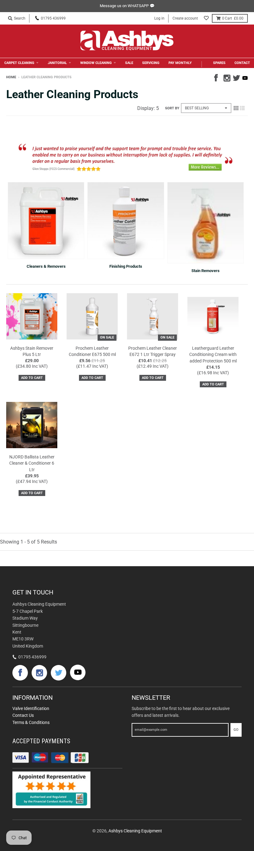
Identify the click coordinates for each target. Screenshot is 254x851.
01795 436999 (53, 18)
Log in (159, 18)
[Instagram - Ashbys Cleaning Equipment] (226, 77)
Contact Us (23, 715)
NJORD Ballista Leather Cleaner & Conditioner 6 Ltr (32, 463)
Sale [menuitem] (129, 63)
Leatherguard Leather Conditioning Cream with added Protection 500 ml (213, 355)
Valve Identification (30, 708)
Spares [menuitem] (219, 63)
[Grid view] (236, 108)
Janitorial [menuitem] (57, 63)
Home (11, 77)
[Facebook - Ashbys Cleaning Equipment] (217, 77)
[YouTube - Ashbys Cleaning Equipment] (245, 78)
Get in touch (32, 592)
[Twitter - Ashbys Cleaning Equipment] (236, 77)
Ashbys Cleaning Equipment (135, 830)
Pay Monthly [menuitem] (180, 63)
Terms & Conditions (31, 722)
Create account (185, 18)
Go (236, 730)
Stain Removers (205, 270)
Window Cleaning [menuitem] (96, 63)
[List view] (242, 108)
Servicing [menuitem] (151, 63)
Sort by (172, 108)
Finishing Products (125, 266)
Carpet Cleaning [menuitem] (19, 63)
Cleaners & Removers (46, 266)
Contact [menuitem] (242, 63)
